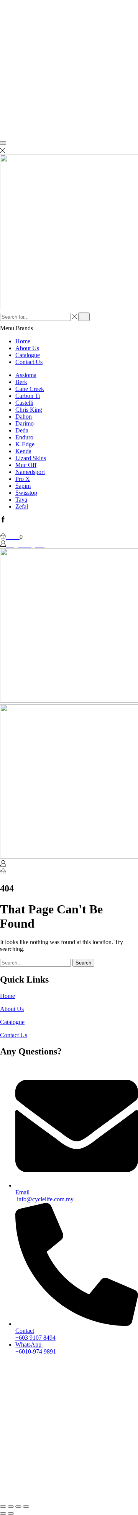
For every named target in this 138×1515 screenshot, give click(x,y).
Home (22, 341)
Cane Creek (29, 389)
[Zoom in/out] (26, 1506)
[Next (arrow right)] (11, 1513)
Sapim (23, 485)
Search (83, 963)
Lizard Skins (30, 458)
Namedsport (30, 472)
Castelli (24, 402)
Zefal (21, 506)
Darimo (24, 423)
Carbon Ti (27, 395)
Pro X (22, 479)
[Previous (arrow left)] (3, 1513)
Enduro (24, 437)
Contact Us (29, 362)
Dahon (23, 416)
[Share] (11, 1506)
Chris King (28, 409)
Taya (21, 499)
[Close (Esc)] (3, 1506)
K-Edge (24, 444)
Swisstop (26, 492)
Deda (21, 430)
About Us (27, 348)
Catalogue (27, 355)
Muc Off (25, 465)
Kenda (23, 451)
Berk (21, 382)
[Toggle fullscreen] (18, 1506)
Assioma (25, 375)
